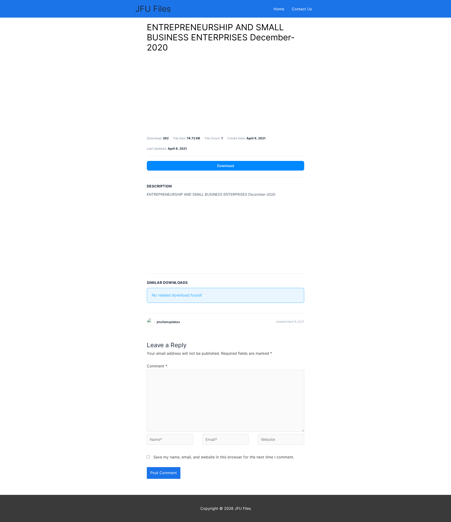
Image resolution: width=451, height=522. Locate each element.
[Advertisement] (225, 95)
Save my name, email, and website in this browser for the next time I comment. (223, 457)
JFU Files (153, 9)
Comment (157, 366)
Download (225, 166)
